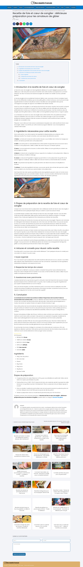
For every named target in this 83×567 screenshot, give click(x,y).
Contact (73, 7)
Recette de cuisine (50, 7)
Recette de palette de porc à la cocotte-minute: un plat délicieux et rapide (56, 422)
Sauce (20, 7)
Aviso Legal (20, 565)
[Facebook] (14, 23)
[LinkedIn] (27, 23)
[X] (17, 23)
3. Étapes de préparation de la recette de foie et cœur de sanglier (34, 70)
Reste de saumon (40, 7)
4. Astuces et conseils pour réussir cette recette (29, 72)
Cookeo (67, 7)
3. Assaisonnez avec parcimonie (28, 78)
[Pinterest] (20, 23)
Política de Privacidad (29, 565)
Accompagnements (29, 7)
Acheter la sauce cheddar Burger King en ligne (24, 422)
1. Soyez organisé (24, 74)
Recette (9, 7)
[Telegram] (30, 23)
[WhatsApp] (24, 23)
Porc (62, 7)
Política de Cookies (13, 565)
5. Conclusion (21, 80)
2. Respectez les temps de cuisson (29, 76)
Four (58, 7)
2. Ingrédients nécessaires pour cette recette (29, 68)
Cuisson (15, 7)
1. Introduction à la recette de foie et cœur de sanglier (30, 66)
